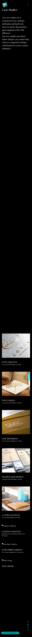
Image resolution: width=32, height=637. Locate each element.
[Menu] (28, 4)
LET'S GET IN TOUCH (10, 633)
